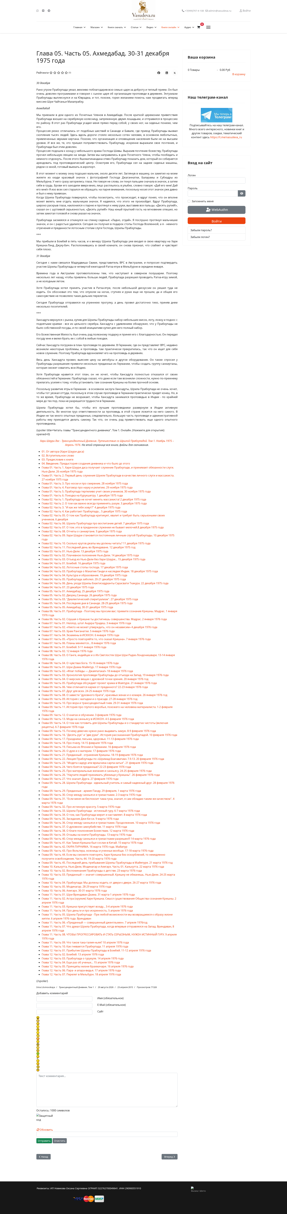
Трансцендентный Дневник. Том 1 (76, 987)
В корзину (238, 74)
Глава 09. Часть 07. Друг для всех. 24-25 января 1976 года (78, 691)
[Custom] (49, 10)
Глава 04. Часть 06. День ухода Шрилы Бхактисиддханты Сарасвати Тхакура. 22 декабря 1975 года (105, 583)
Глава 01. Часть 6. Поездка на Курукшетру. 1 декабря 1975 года (82, 495)
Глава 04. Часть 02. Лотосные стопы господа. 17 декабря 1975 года (85, 567)
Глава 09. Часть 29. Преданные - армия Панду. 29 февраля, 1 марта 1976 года (91, 791)
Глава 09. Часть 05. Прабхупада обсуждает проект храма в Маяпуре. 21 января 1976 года (99, 683)
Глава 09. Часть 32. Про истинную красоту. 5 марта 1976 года (81, 807)
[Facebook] (159, 73)
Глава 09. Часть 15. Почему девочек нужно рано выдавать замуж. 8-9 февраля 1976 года (99, 731)
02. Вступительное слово (58, 455)
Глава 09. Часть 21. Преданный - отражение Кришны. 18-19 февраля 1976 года (92, 755)
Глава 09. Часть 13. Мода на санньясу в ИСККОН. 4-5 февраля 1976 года (88, 719)
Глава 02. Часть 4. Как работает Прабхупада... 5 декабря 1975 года (84, 511)
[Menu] (208, 27)
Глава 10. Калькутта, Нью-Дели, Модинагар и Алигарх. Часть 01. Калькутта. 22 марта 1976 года (103, 866)
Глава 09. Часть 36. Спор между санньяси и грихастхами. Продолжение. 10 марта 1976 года (101, 823)
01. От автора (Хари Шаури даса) (63, 451)
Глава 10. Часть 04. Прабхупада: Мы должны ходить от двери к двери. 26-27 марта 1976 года (101, 882)
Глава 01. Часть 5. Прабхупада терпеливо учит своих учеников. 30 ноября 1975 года (96, 491)
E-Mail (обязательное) (111, 1005)
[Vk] (43, 10)
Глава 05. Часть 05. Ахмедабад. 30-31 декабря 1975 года (77, 607)
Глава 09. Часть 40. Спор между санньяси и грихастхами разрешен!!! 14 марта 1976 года (99, 838)
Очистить (59, 1140)
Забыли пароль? (201, 230)
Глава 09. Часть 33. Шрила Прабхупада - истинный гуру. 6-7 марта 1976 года (91, 811)
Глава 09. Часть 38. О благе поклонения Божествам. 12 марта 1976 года (88, 831)
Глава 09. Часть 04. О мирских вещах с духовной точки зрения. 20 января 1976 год (95, 679)
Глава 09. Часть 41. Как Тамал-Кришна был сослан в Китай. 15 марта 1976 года (92, 842)
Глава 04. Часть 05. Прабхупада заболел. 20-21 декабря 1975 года (84, 579)
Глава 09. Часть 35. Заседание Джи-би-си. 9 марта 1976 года (80, 819)
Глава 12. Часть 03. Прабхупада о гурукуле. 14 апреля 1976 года (83, 958)
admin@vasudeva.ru (219, 10)
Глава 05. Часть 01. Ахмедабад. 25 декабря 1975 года (75, 591)
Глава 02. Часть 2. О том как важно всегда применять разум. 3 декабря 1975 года (94, 503)
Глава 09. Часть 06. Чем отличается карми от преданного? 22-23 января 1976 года (95, 687)
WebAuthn (219, 209)
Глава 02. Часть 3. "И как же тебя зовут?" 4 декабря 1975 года (81, 507)
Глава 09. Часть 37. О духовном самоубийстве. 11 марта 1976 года (84, 827)
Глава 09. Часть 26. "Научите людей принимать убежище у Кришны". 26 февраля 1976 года (101, 775)
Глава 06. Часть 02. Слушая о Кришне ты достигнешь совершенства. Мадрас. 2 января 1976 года (104, 619)
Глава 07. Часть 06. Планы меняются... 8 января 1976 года (79, 643)
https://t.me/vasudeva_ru (226, 137)
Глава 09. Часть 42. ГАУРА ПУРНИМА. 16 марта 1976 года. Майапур (84, 846)
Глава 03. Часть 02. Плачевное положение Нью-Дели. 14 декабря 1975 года (90, 555)
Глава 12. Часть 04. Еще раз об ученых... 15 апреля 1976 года (81, 962)
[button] (198, 27)
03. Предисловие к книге (57, 459)
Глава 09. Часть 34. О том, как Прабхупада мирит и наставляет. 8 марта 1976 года (94, 815)
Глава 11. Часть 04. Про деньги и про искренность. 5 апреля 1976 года (87, 910)
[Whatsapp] (37, 10)
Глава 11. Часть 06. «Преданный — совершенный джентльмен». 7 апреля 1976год (94, 922)
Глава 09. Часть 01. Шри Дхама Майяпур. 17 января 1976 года (81, 667)
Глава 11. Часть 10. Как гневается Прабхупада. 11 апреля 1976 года (85, 946)
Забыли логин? (200, 237)
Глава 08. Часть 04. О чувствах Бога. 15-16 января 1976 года (80, 663)
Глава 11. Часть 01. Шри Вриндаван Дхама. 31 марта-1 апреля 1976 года (88, 894)
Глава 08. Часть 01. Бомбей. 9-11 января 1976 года (74, 647)
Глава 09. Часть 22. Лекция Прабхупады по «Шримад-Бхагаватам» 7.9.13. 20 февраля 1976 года (103, 759)
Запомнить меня (203, 201)
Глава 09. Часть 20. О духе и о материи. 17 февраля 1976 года (81, 751)
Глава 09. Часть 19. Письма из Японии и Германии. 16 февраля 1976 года (89, 747)
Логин (192, 175)
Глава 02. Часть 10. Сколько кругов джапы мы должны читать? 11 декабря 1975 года (96, 543)
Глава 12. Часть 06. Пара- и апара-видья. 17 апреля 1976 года (81, 970)
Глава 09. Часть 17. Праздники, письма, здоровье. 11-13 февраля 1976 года (90, 739)
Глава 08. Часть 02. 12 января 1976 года (67, 651)
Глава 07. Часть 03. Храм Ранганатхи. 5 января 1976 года (78, 631)
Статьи (134, 27)
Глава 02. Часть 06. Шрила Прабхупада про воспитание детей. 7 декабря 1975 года (95, 523)
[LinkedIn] (167, 73)
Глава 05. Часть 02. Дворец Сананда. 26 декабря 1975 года (79, 595)
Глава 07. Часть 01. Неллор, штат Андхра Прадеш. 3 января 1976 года (86, 623)
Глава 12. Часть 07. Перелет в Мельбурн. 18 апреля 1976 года (81, 974)
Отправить (44, 1140)
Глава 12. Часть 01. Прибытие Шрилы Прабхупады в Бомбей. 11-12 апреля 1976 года (96, 950)
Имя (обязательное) (110, 998)
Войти (217, 221)
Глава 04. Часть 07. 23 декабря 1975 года (68, 587)
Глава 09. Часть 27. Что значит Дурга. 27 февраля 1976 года (80, 779)
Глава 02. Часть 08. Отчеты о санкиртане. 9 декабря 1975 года (82, 531)
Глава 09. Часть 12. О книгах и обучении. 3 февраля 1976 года (81, 715)
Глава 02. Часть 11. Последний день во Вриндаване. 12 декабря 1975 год (88, 547)
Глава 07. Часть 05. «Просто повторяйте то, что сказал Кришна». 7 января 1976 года (96, 639)
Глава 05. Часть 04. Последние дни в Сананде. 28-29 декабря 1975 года (87, 603)
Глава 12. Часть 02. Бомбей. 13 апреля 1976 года (73, 954)
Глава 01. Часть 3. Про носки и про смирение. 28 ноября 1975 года (85, 483)
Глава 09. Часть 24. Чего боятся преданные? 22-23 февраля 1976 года (86, 767)
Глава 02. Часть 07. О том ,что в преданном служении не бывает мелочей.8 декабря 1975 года (103, 527)
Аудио (187, 27)
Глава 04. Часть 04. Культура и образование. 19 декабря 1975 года (84, 575)
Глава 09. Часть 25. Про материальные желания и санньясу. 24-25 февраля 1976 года (97, 771)
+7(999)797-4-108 (194, 10)
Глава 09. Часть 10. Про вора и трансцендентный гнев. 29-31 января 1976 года (92, 703)
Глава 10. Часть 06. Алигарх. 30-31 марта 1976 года (74, 890)
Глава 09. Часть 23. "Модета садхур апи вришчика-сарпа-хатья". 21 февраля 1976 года (97, 763)
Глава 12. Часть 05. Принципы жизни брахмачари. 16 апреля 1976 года (88, 966)
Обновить (46, 1130)
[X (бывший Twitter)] (175, 73)
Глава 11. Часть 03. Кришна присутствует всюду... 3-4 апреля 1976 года (87, 906)
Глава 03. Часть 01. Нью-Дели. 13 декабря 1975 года (75, 551)
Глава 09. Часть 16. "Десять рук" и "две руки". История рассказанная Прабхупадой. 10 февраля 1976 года (109, 735)
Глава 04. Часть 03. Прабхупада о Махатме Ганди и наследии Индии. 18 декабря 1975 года (100, 571)
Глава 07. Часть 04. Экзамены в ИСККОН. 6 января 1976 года (80, 635)
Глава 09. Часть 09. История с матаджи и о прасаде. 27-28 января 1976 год (89, 699)
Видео (149, 27)
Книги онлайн (168, 27)
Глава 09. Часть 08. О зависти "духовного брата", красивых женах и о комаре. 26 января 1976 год (104, 695)
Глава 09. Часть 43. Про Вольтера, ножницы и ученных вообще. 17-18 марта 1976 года (97, 850)
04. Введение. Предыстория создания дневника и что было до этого (86, 463)
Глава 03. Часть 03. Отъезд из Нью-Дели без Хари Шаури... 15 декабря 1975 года (93, 559)
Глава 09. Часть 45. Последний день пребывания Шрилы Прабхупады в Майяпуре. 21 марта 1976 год (107, 862)
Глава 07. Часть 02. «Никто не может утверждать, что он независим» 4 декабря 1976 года (99, 627)
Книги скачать (115, 27)
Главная (77, 27)
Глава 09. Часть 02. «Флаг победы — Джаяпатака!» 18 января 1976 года (87, 671)
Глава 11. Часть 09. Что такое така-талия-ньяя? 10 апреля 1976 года (85, 942)
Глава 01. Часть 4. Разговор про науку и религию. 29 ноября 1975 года (87, 487)
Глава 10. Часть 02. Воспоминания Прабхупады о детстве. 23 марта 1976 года (92, 870)
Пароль (193, 188)
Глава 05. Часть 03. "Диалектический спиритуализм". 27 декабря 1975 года (90, 599)
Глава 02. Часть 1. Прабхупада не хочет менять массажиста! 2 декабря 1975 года (94, 499)
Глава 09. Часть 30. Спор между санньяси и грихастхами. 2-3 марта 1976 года (91, 795)
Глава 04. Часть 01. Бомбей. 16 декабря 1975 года (73, 563)
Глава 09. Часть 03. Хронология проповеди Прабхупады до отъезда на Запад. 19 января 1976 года (105, 675)
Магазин (95, 27)
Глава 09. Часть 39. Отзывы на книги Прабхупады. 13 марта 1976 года (87, 834)
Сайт (100, 1011)
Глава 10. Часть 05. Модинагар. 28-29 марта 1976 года (76, 886)
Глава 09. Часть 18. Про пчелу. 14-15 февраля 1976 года (77, 743)
